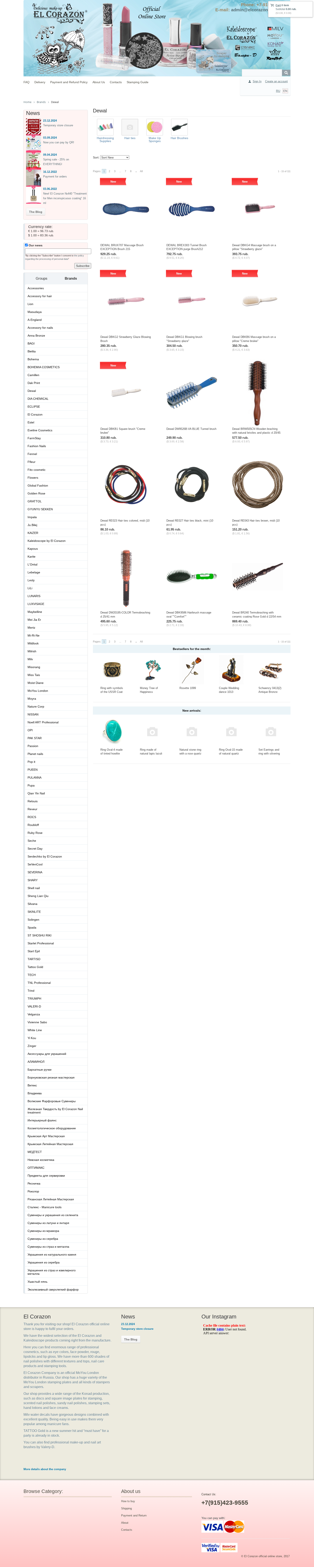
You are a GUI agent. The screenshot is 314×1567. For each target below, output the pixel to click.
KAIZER (33, 533)
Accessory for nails (40, 327)
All (141, 171)
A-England (35, 319)
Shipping (126, 1508)
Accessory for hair (40, 296)
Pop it (31, 761)
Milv (30, 659)
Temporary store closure (58, 125)
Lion (30, 304)
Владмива (35, 1093)
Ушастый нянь (37, 1281)
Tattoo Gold (35, 967)
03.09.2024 (50, 137)
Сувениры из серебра (43, 1238)
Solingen (33, 919)
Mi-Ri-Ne (34, 635)
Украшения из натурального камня (52, 1254)
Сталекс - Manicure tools (45, 1207)
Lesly (31, 580)
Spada (32, 927)
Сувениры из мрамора (43, 1231)
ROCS (32, 817)
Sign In (257, 81)
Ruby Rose (35, 832)
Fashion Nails (37, 446)
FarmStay (34, 438)
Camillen (33, 375)
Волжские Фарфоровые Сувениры (52, 1101)
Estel (31, 422)
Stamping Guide (137, 82)
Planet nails (35, 754)
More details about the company (44, 1469)
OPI (30, 730)
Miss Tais (34, 675)
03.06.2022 (50, 188)
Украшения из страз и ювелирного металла (52, 1272)
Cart (278, 5)
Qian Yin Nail (36, 793)
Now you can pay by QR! (58, 142)
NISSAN (33, 714)
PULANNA (34, 777)
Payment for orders (55, 176)
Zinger (32, 1046)
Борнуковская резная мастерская (51, 1077)
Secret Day (35, 848)
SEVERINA (35, 872)
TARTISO (34, 959)
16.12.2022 (50, 171)
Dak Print (34, 383)
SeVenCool (35, 864)
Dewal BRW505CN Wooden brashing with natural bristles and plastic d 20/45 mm (256, 432)
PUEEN (33, 769)
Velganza (34, 1014)
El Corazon (35, 414)
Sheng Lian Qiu (38, 896)
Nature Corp (36, 706)
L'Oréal (32, 564)
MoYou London (38, 690)
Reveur (32, 809)
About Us (98, 82)
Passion (33, 746)
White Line (35, 1030)
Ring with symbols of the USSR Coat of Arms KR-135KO (112, 692)
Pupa (31, 785)
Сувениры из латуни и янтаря (48, 1223)
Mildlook (33, 643)
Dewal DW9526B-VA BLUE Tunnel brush (191, 428)
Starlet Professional (41, 943)
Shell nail (34, 888)
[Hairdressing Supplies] (105, 127)
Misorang (34, 667)
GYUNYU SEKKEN (40, 509)
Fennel (32, 454)
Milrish (32, 651)
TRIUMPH (34, 998)
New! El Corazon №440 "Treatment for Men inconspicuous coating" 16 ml (65, 198)
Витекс (32, 1085)
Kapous (33, 548)
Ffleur (31, 462)
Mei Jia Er (34, 619)
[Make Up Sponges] (154, 127)
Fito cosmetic (36, 469)
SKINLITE (34, 911)
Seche (32, 840)
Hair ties (129, 138)
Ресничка (34, 1183)
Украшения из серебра (44, 1262)
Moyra (32, 698)
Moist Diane (36, 683)
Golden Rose (36, 493)
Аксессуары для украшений (47, 1053)
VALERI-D (34, 1006)
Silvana (32, 904)
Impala (32, 517)
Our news (35, 245)
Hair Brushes (179, 138)
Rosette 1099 (187, 688)
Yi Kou (32, 1038)
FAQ (26, 82)
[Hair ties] (130, 127)
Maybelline (35, 611)
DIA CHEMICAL (38, 398)
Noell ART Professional (43, 722)
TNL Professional (39, 982)
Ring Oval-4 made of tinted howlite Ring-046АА (111, 753)
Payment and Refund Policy (69, 82)
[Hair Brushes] (179, 127)
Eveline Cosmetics (40, 430)
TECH (32, 975)
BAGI (31, 343)
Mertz (31, 627)
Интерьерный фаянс (42, 1120)
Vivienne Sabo (37, 1022)
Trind (31, 990)
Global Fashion (38, 485)
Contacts (116, 82)
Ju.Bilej (32, 525)
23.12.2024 (50, 120)
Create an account (276, 81)
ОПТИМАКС (36, 1167)
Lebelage (34, 572)
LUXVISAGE (36, 604)
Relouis (33, 801)
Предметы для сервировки (46, 1175)
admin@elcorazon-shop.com (260, 9)
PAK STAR (35, 738)
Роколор (33, 1191)
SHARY (33, 880)
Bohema (33, 359)
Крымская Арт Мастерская (46, 1136)
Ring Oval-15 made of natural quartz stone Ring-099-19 (231, 753)
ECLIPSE (34, 406)
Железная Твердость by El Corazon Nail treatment (55, 1110)
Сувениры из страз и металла (48, 1246)
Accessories (36, 288)
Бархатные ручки (39, 1069)
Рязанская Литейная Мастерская (51, 1199)
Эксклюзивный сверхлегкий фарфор (53, 1289)
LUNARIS (34, 596)
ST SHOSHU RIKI (39, 935)
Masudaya (35, 312)
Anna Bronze (36, 335)
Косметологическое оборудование (52, 1128)
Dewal (32, 390)
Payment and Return (134, 1515)
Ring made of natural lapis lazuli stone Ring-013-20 (151, 753)
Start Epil (34, 951)
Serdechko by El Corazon (45, 856)
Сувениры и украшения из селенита (53, 1215)
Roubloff (33, 825)
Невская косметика (41, 1159)
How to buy (128, 1501)
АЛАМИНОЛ (36, 1061)
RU (278, 91)
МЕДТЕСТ (35, 1152)
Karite (31, 556)
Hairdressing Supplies (105, 139)
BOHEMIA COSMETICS (44, 367)
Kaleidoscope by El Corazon (47, 540)
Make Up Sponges (155, 139)
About (124, 1522)
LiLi (30, 588)
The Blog (35, 212)
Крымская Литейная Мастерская (50, 1144)
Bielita (32, 351)
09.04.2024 (50, 154)
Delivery (39, 82)
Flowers (33, 477)
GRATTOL (35, 501)
